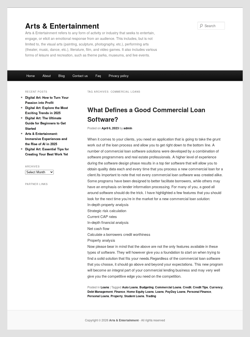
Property (117, 296)
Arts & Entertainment (62, 25)
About (46, 75)
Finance (119, 291)
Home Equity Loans (140, 291)
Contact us (80, 75)
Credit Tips (200, 287)
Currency (216, 287)
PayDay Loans (175, 291)
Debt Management (100, 291)
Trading (151, 296)
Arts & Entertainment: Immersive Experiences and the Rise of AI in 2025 (46, 138)
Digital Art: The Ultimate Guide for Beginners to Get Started (45, 123)
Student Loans (134, 296)
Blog (61, 75)
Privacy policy (119, 75)
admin (128, 128)
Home (30, 75)
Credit (187, 287)
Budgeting (146, 287)
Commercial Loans (168, 287)
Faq (98, 75)
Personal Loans (98, 296)
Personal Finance (199, 291)
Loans (105, 287)
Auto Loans (130, 287)
